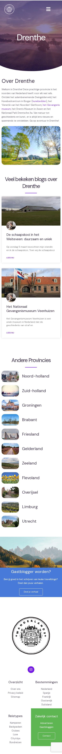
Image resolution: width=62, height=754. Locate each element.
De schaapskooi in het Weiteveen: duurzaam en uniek (29, 236)
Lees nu (10, 257)
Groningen (31, 405)
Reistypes (15, 716)
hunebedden (39, 101)
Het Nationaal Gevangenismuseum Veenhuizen (30, 308)
